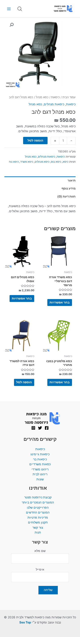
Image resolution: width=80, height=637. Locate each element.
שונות (40, 479)
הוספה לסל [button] (24, 382)
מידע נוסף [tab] (69, 188)
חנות (38, 532)
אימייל (40, 569)
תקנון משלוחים (38, 522)
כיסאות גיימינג (40, 454)
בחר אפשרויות (60, 302)
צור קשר (37, 527)
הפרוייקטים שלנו (38, 507)
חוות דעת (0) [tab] (66, 196)
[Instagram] (33, 428)
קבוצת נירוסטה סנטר (38, 497)
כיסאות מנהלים (54, 104)
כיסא (65, 161)
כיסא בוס (56, 161)
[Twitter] (40, 428)
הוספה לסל (35, 140)
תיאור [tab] (72, 180)
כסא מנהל (42, 97)
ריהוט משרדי (40, 469)
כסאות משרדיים (40, 464)
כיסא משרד (26, 161)
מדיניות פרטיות (38, 517)
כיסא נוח (14, 161)
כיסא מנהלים (42, 161)
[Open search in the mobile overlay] (20, 9)
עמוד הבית (69, 97)
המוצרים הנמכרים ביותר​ (38, 502)
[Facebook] (47, 428)
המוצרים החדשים (38, 512)
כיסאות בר (40, 459)
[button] (12, 25)
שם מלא (40, 551)
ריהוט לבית (40, 474)
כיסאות (55, 97)
